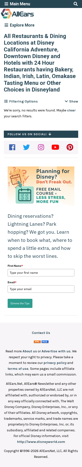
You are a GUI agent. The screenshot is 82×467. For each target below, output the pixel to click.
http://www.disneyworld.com (41, 442)
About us (30, 351)
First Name (15, 265)
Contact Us (41, 333)
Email (12, 282)
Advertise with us (56, 351)
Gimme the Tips (20, 303)
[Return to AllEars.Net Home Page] (29, 18)
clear (71, 110)
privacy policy (55, 363)
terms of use (18, 369)
